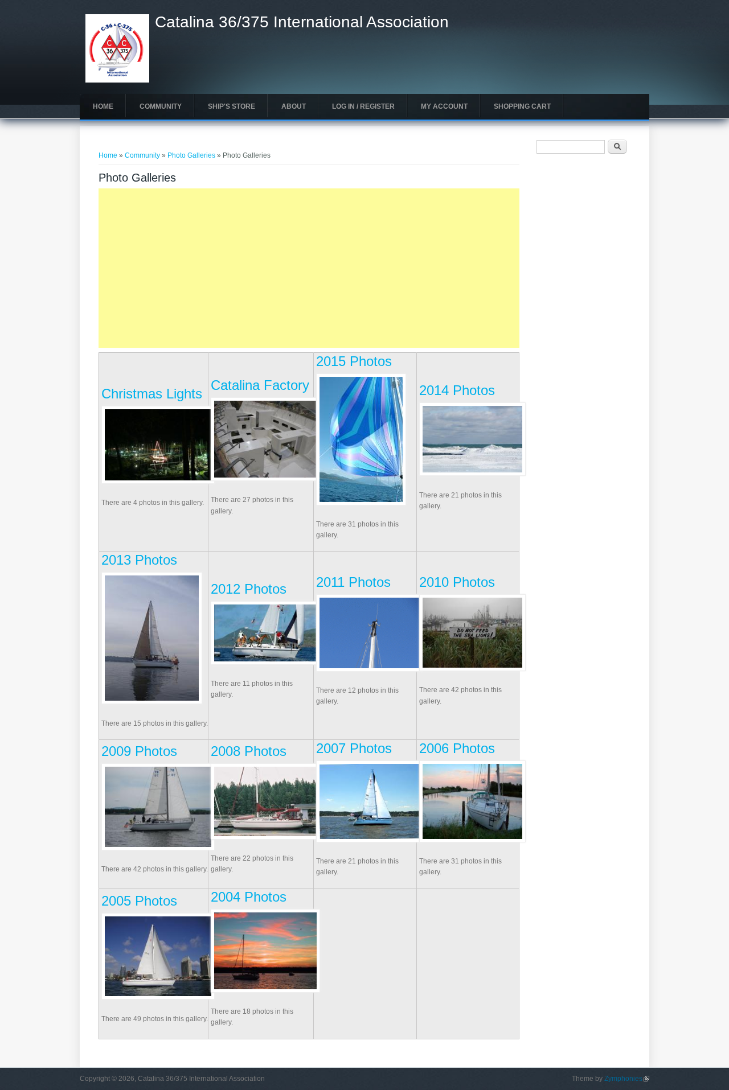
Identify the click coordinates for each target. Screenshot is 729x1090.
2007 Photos (354, 748)
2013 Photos (139, 559)
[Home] (117, 80)
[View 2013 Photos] (151, 702)
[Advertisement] (309, 268)
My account (444, 106)
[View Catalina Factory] (265, 479)
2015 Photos (354, 361)
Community (161, 106)
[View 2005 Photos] (158, 997)
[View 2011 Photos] (369, 669)
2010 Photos (457, 582)
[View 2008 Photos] (265, 837)
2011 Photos (353, 582)
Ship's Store (231, 106)
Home (103, 106)
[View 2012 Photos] (265, 663)
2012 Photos (248, 589)
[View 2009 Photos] (158, 848)
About (293, 106)
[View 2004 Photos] (265, 990)
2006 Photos (457, 748)
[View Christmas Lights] (158, 482)
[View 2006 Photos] (472, 840)
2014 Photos (457, 390)
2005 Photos (139, 900)
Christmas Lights (151, 393)
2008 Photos (248, 751)
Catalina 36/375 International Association (302, 22)
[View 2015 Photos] (361, 503)
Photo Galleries (191, 155)
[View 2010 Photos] (472, 669)
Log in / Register (363, 106)
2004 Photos (248, 896)
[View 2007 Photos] (369, 840)
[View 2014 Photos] (472, 474)
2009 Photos (139, 751)
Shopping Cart (522, 106)
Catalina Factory (260, 385)
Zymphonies (626, 1079)
